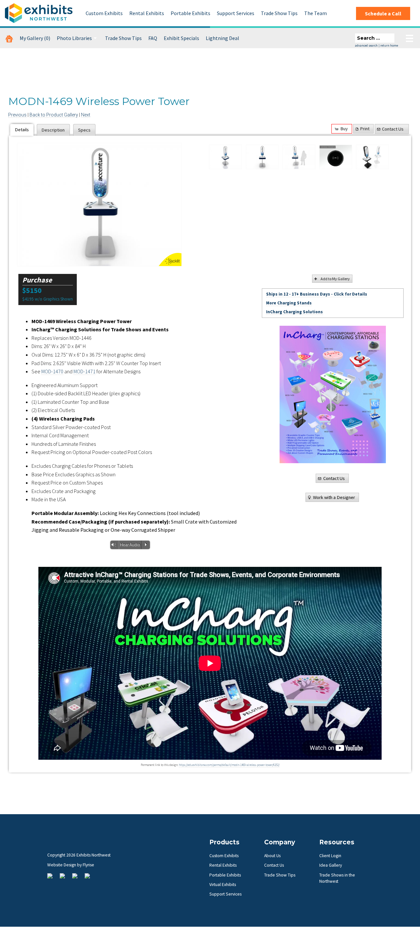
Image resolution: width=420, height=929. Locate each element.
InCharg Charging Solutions (294, 312)
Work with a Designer (334, 497)
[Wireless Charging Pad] (335, 157)
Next (85, 114)
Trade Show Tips (279, 13)
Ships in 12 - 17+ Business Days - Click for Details (316, 294)
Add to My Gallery (335, 278)
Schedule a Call (383, 13)
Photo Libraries (74, 38)
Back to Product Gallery (54, 114)
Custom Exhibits (104, 13)
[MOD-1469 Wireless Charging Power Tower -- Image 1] (225, 157)
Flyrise (88, 865)
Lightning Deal (222, 38)
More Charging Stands (289, 303)
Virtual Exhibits (222, 884)
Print (364, 129)
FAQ (152, 38)
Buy (344, 129)
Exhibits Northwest (39, 13)
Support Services (235, 13)
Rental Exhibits (146, 13)
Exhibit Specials (181, 38)
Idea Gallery (330, 865)
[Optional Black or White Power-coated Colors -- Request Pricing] (372, 157)
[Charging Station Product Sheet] (333, 394)
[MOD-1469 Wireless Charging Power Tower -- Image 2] (99, 204)
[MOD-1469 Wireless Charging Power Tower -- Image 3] (299, 157)
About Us (272, 855)
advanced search (366, 45)
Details (22, 130)
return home (389, 45)
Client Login (330, 855)
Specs (84, 130)
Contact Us (393, 129)
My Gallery (35, 38)
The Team (315, 13)
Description (53, 130)
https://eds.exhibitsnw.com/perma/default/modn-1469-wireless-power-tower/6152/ (229, 765)
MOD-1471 (84, 371)
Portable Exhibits (190, 13)
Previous (17, 114)
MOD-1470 (52, 371)
